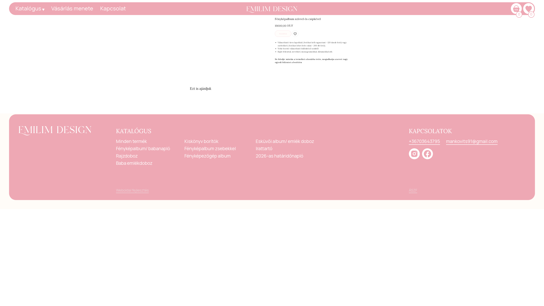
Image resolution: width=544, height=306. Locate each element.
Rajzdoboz (127, 156)
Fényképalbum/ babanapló (143, 148)
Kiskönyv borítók (201, 141)
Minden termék (131, 141)
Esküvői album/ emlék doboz (285, 141)
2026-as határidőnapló (279, 156)
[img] (272, 8)
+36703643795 (424, 141)
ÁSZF (413, 190)
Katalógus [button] (28, 8)
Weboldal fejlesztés (132, 190)
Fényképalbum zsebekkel (210, 148)
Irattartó (264, 148)
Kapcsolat (113, 8)
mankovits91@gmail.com (472, 141)
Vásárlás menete (72, 8)
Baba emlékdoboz (134, 163)
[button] (43, 10)
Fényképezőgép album (207, 156)
